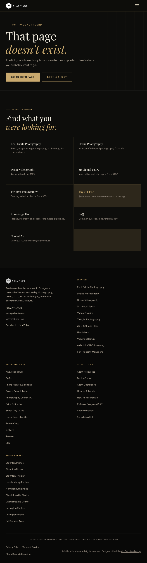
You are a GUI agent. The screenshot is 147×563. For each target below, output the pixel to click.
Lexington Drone (15, 514)
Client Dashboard (86, 384)
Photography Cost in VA (19, 397)
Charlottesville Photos (17, 495)
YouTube (24, 325)
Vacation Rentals (86, 338)
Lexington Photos (15, 508)
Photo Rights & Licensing (19, 384)
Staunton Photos (15, 462)
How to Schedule (86, 391)
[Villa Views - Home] (16, 6)
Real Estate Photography (90, 287)
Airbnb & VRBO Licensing (90, 345)
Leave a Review (85, 410)
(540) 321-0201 (14, 308)
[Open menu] (137, 6)
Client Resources (86, 371)
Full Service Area (15, 521)
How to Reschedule (87, 397)
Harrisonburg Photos (17, 482)
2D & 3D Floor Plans (87, 325)
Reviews (10, 436)
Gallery (10, 430)
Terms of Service (30, 547)
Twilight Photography (88, 319)
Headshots (83, 332)
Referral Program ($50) (90, 404)
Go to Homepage (23, 76)
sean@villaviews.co (16, 313)
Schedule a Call (85, 417)
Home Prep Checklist (17, 417)
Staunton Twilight (15, 475)
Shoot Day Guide (15, 410)
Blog (8, 442)
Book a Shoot (57, 76)
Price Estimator (14, 404)
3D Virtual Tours (86, 306)
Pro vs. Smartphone (16, 391)
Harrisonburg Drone (17, 488)
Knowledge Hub (14, 371)
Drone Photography (88, 293)
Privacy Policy (13, 547)
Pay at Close (12, 423)
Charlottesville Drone (17, 501)
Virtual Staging (85, 313)
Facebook (11, 325)
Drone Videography (88, 300)
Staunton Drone (14, 469)
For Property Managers (90, 351)
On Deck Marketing (131, 551)
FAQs (8, 378)
